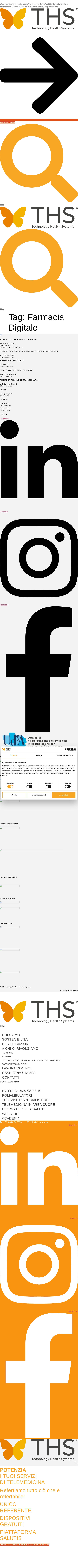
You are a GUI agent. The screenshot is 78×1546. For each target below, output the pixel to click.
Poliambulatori (17, 1095)
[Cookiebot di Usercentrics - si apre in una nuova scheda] (67, 749)
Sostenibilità (15, 1039)
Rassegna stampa (19, 1073)
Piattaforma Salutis (21, 1091)
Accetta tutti (63, 795)
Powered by (69, 991)
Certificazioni (15, 1044)
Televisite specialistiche (26, 1100)
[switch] (29, 786)
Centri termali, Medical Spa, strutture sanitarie (31, 1060)
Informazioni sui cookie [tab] (64, 755)
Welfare (10, 1114)
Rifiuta (14, 795)
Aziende (6, 1056)
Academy (10, 1118)
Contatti (10, 1077)
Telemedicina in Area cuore (28, 1104)
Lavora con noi (16, 1068)
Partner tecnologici (14, 1064)
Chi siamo (11, 1035)
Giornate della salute (24, 1109)
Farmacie (7, 1053)
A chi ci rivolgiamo (20, 1048)
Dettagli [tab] (39, 755)
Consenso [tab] (13, 755)
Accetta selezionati (39, 795)
